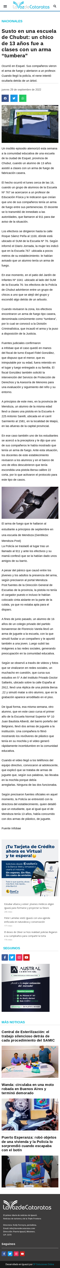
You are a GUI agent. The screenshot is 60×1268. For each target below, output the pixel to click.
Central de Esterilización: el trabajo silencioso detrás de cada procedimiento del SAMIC (28, 1036)
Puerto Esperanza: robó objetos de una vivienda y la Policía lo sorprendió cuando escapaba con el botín (29, 1143)
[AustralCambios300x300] (26, 1011)
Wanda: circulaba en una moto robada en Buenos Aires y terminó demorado (28, 1089)
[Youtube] (26, 957)
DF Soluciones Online (43, 1264)
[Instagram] (19, 957)
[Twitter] (12, 957)
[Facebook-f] (5, 957)
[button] (5, 6)
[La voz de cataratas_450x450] (30, 895)
